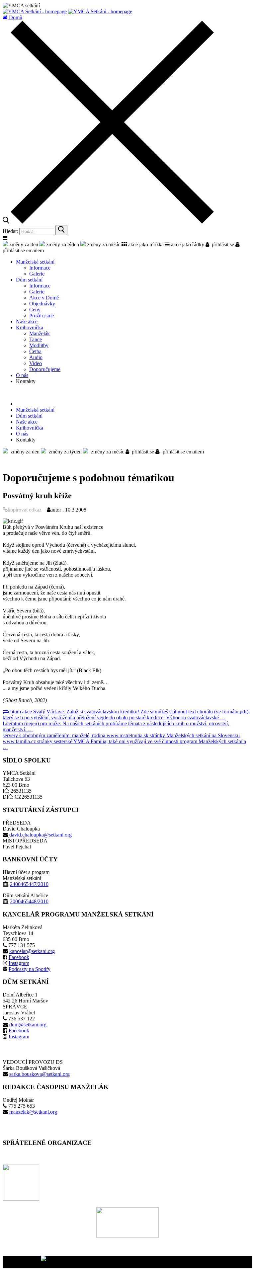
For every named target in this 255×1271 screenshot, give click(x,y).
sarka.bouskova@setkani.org (39, 1074)
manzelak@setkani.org (33, 1112)
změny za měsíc (103, 244)
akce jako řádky (187, 244)
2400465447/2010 (29, 884)
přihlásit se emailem (182, 451)
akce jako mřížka (145, 244)
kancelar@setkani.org (32, 951)
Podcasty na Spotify (29, 969)
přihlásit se (221, 244)
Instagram (19, 963)
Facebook (19, 957)
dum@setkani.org (27, 1024)
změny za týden (62, 244)
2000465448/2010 (29, 901)
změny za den (23, 244)
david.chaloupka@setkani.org (40, 834)
